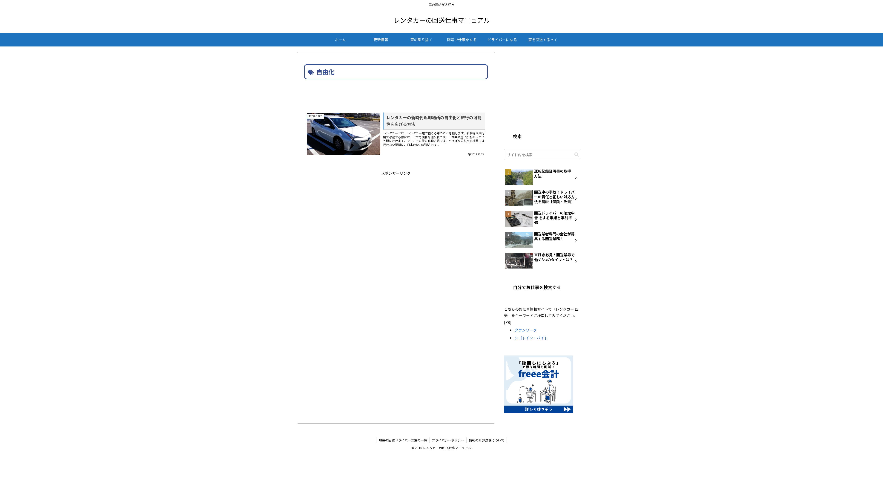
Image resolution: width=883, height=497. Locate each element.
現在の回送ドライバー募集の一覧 (403, 440)
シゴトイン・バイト (531, 338)
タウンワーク (526, 330)
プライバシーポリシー (448, 440)
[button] (577, 154)
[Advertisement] (396, 93)
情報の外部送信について (486, 440)
